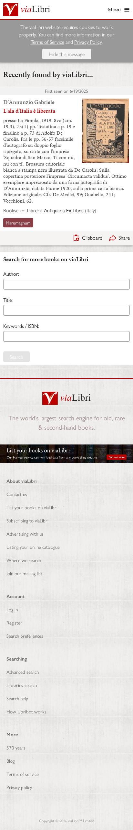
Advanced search (22, 671)
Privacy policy (19, 787)
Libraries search (21, 685)
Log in (12, 609)
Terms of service (22, 773)
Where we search (23, 560)
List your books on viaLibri (31, 507)
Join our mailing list (24, 573)
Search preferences (24, 635)
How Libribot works (26, 711)
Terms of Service (47, 41)
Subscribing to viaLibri (27, 520)
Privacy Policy (88, 41)
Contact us (16, 494)
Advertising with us (25, 533)
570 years (16, 747)
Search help (17, 698)
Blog (10, 760)
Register (14, 622)
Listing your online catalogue (33, 546)
